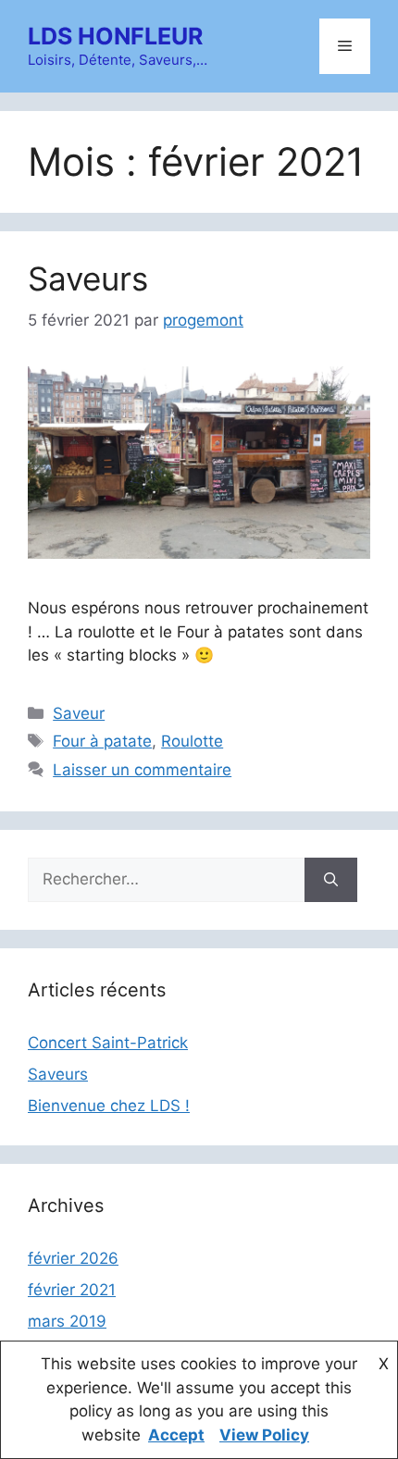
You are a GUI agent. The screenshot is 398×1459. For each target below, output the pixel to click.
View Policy (264, 1435)
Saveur (79, 713)
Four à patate (102, 741)
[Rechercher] (331, 880)
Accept (176, 1435)
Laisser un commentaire (142, 769)
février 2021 (72, 1289)
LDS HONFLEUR (115, 36)
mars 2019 (67, 1321)
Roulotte (192, 741)
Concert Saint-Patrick (108, 1042)
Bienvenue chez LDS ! (109, 1105)
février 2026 (73, 1258)
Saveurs (88, 278)
